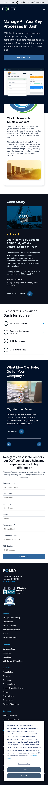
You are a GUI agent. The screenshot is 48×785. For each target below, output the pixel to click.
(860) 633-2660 (9, 582)
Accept (24, 770)
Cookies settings (24, 764)
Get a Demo (22, 57)
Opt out (24, 776)
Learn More (12, 431)
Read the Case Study (16, 294)
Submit (22, 557)
